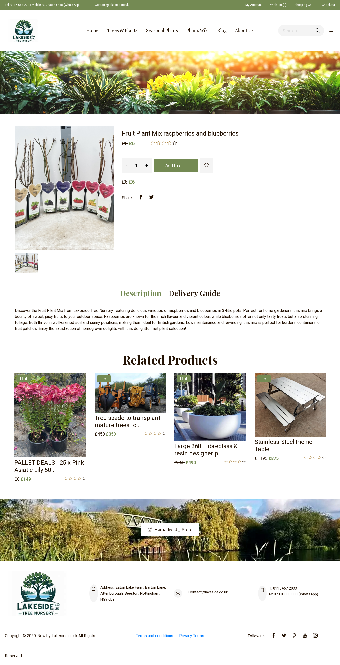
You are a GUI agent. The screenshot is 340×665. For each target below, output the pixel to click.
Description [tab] (140, 293)
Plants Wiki (197, 30)
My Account (253, 5)
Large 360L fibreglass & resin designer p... (206, 450)
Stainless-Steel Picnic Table (283, 445)
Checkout (328, 5)
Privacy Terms (191, 635)
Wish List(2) (278, 5)
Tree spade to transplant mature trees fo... (127, 421)
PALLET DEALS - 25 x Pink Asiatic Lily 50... (49, 466)
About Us (244, 30)
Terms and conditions (154, 635)
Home (92, 30)
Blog (222, 30)
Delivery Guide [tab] (194, 293)
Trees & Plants (122, 30)
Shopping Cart (304, 5)
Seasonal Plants (162, 30)
